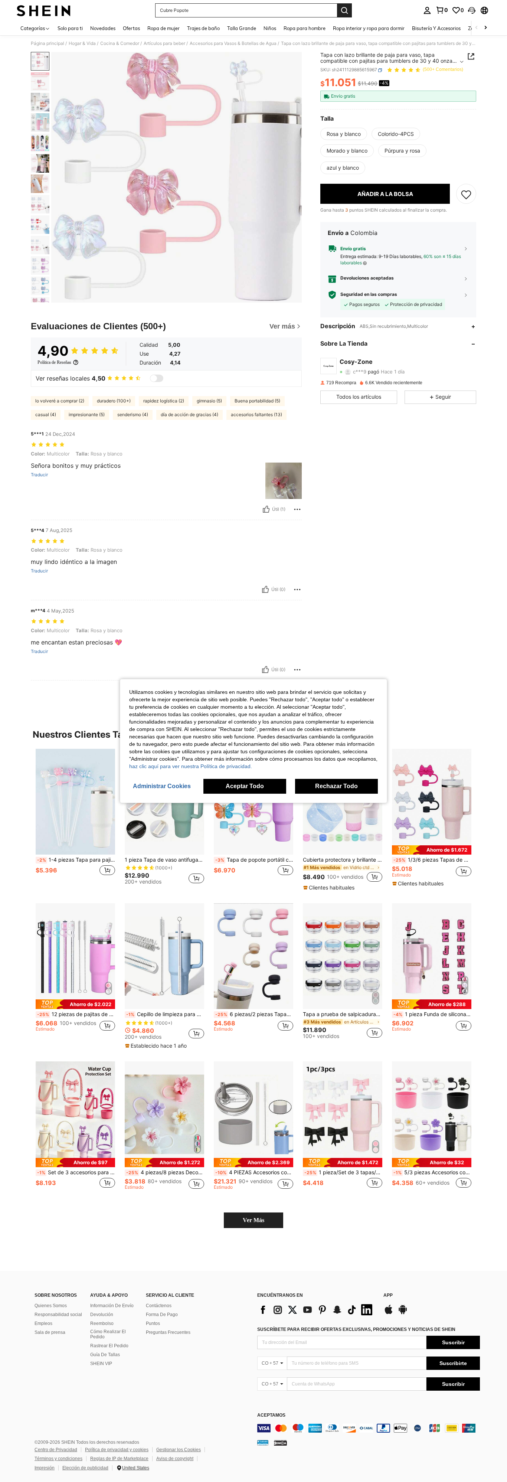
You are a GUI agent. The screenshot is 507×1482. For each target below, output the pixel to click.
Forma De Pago (162, 1314)
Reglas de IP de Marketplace (119, 1458)
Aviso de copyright (174, 1458)
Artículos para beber (164, 43)
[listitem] (75, 820)
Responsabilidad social (58, 1314)
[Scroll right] (485, 28)
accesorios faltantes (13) (256, 414)
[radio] (343, 134)
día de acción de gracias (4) (189, 414)
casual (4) (45, 414)
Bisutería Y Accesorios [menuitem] (436, 28)
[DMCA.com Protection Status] (280, 1442)
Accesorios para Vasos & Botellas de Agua (233, 43)
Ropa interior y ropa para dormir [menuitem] (369, 28)
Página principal (47, 43)
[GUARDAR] (466, 194)
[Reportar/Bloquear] (297, 509)
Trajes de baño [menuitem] (203, 28)
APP (388, 1295)
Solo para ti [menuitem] (70, 28)
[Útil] (266, 509)
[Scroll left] (476, 28)
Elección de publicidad (85, 1467)
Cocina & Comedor (119, 43)
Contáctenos (158, 1305)
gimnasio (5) (209, 401)
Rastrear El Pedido (109, 1345)
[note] (330, 887)
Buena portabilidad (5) (257, 401)
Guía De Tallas (105, 1354)
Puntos (153, 1323)
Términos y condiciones (58, 1458)
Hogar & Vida (82, 43)
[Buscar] (344, 10)
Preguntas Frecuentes (168, 1332)
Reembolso (102, 1323)
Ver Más (253, 1220)
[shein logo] (44, 10)
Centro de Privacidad (56, 1449)
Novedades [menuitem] (102, 28)
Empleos (43, 1323)
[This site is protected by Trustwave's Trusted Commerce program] (262, 1442)
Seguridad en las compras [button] (368, 294)
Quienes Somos (51, 1305)
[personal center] (427, 10)
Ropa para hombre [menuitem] (305, 28)
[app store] (388, 1313)
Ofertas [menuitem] (131, 28)
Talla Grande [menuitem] (241, 28)
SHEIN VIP (101, 1363)
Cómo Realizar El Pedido (108, 1334)
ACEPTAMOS (271, 1415)
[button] (471, 10)
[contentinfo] (368, 1428)
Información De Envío (112, 1305)
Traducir (39, 474)
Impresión (45, 1467)
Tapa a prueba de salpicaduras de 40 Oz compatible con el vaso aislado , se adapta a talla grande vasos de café (342, 1014)
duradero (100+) (114, 401)
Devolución (101, 1314)
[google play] (403, 1313)
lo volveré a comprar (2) (59, 401)
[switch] (156, 378)
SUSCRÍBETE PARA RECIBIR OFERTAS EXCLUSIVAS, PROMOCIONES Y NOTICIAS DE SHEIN (356, 1329)
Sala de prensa (50, 1332)
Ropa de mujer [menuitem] (163, 28)
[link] (441, 10)
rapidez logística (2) (163, 401)
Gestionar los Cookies (178, 1449)
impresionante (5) (87, 414)
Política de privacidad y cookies (116, 1449)
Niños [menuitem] (270, 28)
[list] (316, 1309)
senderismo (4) (132, 414)
